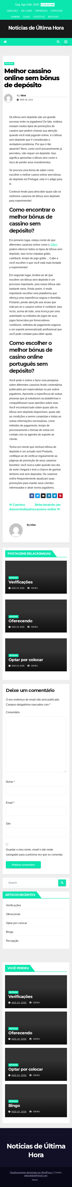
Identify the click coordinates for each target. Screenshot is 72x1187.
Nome (10, 781)
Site (8, 823)
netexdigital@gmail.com (35, 1175)
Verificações (20, 582)
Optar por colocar (26, 659)
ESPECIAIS (57, 11)
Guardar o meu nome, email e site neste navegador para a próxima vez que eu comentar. (34, 852)
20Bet (53, 244)
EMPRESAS (41, 11)
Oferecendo (20, 620)
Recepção (12, 940)
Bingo (9, 932)
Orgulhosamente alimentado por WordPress (31, 1172)
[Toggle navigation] (65, 41)
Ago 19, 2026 (19, 1002)
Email (10, 802)
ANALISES (12, 11)
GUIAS (26, 17)
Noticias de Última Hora (36, 28)
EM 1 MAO (26, 11)
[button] (58, 41)
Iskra (23, 95)
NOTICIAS (53, 17)
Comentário (13, 712)
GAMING (15, 17)
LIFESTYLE (39, 17)
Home (35, 1180)
